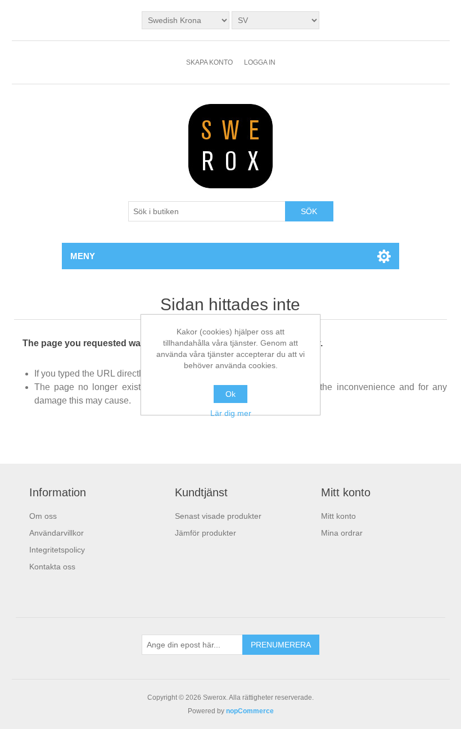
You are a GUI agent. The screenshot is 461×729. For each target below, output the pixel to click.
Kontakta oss (52, 566)
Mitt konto (338, 515)
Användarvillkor (56, 532)
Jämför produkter (205, 532)
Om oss (43, 515)
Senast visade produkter (218, 515)
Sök (309, 211)
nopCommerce (250, 711)
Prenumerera (281, 644)
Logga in (259, 62)
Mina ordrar (342, 532)
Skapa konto (209, 62)
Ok (230, 394)
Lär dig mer (230, 413)
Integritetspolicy (57, 549)
